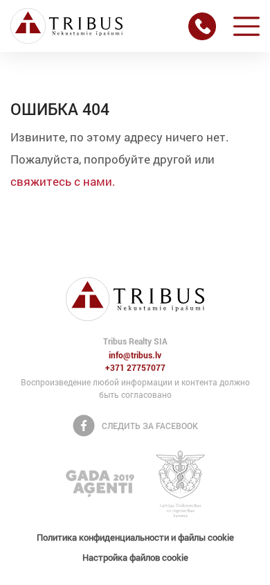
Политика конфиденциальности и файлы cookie (135, 537)
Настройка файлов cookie (135, 557)
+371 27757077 (135, 368)
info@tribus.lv (135, 355)
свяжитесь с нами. (63, 181)
